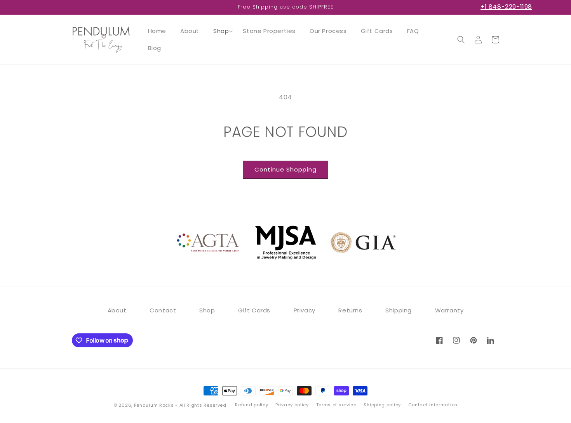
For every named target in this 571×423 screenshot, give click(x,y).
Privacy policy (292, 405)
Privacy (304, 310)
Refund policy (251, 405)
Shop (207, 310)
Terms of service (336, 405)
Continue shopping (285, 169)
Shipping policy (382, 405)
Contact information (433, 405)
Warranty (449, 310)
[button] (221, 31)
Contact (163, 310)
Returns (350, 310)
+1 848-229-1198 (506, 6)
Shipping (398, 310)
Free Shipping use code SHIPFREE (286, 6)
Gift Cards (254, 310)
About (117, 310)
